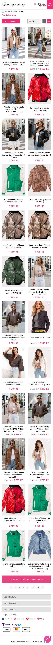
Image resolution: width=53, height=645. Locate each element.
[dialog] (26, 322)
